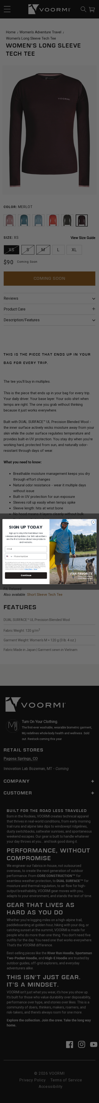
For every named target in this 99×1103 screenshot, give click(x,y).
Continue (26, 575)
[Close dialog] (93, 522)
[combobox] (9, 556)
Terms (35, 569)
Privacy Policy (28, 569)
